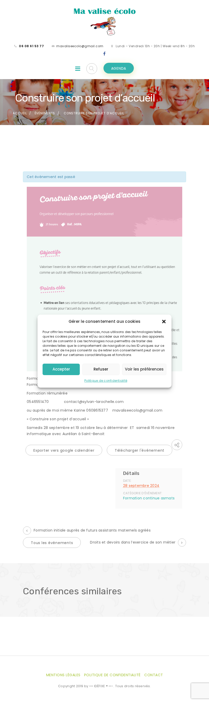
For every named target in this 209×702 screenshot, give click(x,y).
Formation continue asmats (149, 498)
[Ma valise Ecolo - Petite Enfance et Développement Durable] (104, 21)
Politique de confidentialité (105, 380)
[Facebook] (104, 53)
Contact (153, 675)
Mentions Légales (63, 675)
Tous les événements (52, 542)
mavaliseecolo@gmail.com (79, 46)
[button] (163, 321)
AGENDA (118, 68)
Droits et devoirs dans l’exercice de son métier (132, 542)
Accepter (61, 369)
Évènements (45, 113)
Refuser (101, 369)
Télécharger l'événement (139, 450)
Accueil (20, 113)
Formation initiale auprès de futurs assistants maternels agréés (92, 530)
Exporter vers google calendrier (63, 450)
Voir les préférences (144, 369)
